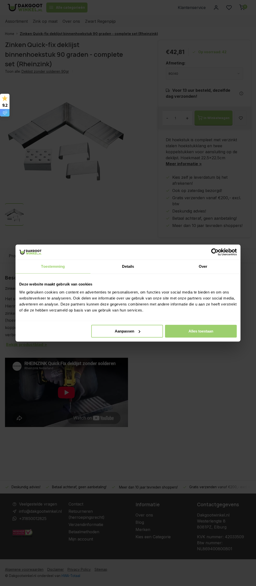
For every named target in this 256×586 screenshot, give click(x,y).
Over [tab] (203, 266)
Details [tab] (128, 266)
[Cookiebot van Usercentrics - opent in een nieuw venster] (215, 252)
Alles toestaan (200, 331)
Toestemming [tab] (53, 266)
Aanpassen (124, 331)
